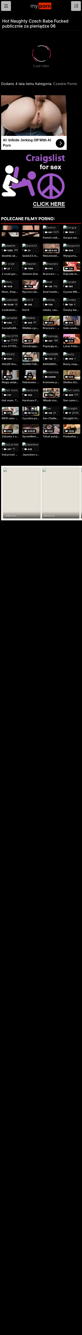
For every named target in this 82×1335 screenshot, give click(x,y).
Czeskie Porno (65, 83)
